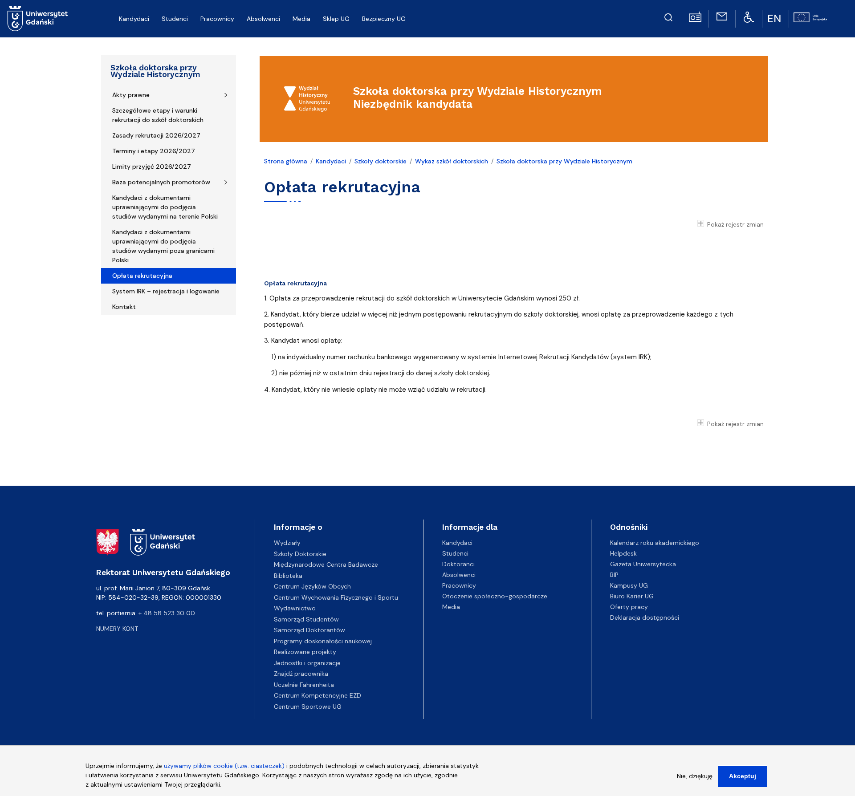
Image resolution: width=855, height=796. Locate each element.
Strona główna (285, 161)
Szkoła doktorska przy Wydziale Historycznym (155, 71)
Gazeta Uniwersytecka (643, 564)
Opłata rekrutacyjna (142, 276)
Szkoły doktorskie (380, 161)
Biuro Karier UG (632, 596)
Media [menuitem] (301, 19)
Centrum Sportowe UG (308, 707)
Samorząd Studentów (306, 619)
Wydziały (287, 543)
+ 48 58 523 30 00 (166, 613)
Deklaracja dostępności (644, 617)
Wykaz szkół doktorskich (451, 161)
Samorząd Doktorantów (309, 630)
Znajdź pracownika (301, 674)
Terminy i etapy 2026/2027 (153, 151)
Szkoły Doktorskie (300, 554)
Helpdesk (623, 553)
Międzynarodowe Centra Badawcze (326, 564)
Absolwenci (459, 575)
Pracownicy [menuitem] (217, 19)
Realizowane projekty (305, 652)
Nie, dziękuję (694, 776)
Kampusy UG (629, 585)
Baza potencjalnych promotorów (161, 182)
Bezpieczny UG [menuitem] (384, 19)
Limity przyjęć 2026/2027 (151, 166)
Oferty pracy (629, 607)
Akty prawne (131, 95)
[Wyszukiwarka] (668, 16)
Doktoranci (458, 564)
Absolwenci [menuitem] (263, 19)
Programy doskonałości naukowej (323, 641)
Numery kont (117, 629)
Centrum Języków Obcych (312, 586)
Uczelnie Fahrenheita (304, 685)
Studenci (455, 553)
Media (451, 607)
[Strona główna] (37, 18)
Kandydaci (331, 161)
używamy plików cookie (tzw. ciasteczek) (224, 766)
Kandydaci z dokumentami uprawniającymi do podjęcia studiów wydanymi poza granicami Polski (163, 246)
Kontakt (124, 307)
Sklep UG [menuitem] (336, 19)
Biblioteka (288, 576)
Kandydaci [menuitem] (134, 19)
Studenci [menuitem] (175, 19)
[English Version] (775, 19)
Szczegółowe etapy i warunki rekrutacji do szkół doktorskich (158, 115)
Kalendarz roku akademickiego (654, 543)
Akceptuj (742, 776)
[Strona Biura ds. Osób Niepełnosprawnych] (749, 16)
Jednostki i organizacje (307, 663)
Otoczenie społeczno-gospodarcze (494, 596)
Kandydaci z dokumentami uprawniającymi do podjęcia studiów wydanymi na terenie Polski (165, 207)
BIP (614, 575)
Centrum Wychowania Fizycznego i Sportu (336, 597)
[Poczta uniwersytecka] (722, 16)
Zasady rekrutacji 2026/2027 (156, 135)
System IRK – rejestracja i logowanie (166, 291)
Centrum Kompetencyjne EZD (317, 695)
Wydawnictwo (295, 608)
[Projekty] (810, 16)
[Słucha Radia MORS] (695, 16)
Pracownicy (459, 585)
